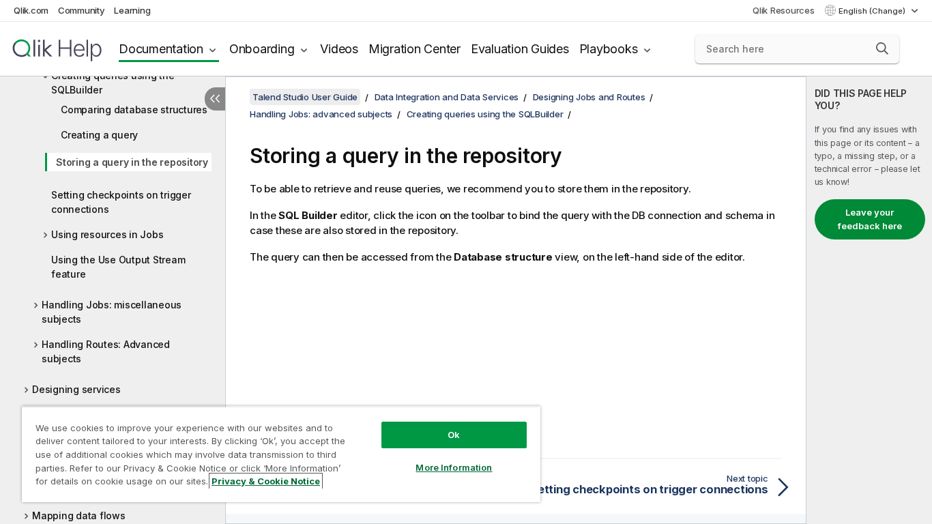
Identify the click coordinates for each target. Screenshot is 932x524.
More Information (454, 467)
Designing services (76, 389)
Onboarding (262, 49)
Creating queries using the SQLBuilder (113, 83)
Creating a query (99, 135)
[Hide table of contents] (215, 99)
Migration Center (414, 49)
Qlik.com (31, 10)
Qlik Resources (784, 10)
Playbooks (608, 49)
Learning (132, 10)
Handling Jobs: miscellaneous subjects (111, 312)
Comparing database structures (134, 109)
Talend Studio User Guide (305, 96)
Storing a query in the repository (132, 162)
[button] (882, 48)
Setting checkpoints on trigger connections (121, 202)
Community (81, 10)
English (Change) (873, 11)
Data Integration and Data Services (447, 96)
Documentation (161, 49)
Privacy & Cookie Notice (266, 481)
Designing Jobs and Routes (589, 96)
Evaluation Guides (520, 49)
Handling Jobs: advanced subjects (321, 113)
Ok (454, 434)
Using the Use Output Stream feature (118, 267)
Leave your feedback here (870, 219)
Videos (339, 49)
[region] (281, 454)
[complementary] (869, 300)
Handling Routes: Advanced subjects (106, 351)
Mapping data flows (79, 515)
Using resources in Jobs (107, 234)
